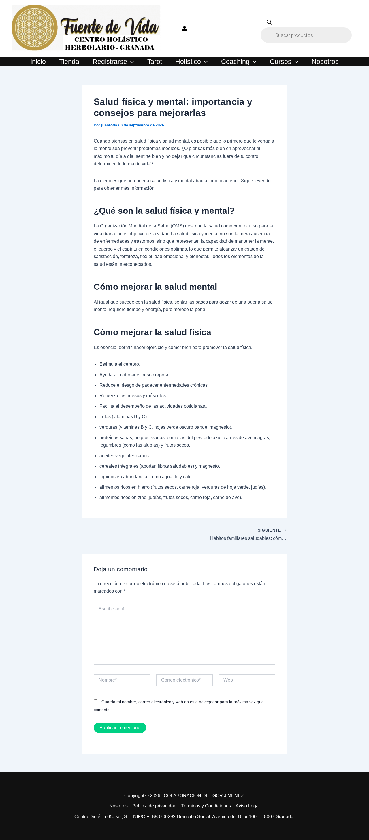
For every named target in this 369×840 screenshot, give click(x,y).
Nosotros (325, 61)
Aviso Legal (248, 805)
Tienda (69, 61)
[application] (130, 61)
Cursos (280, 61)
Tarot (154, 61)
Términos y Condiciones (206, 805)
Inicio (38, 61)
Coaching (235, 61)
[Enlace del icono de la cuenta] (184, 28)
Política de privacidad (154, 805)
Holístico (188, 61)
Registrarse (110, 61)
